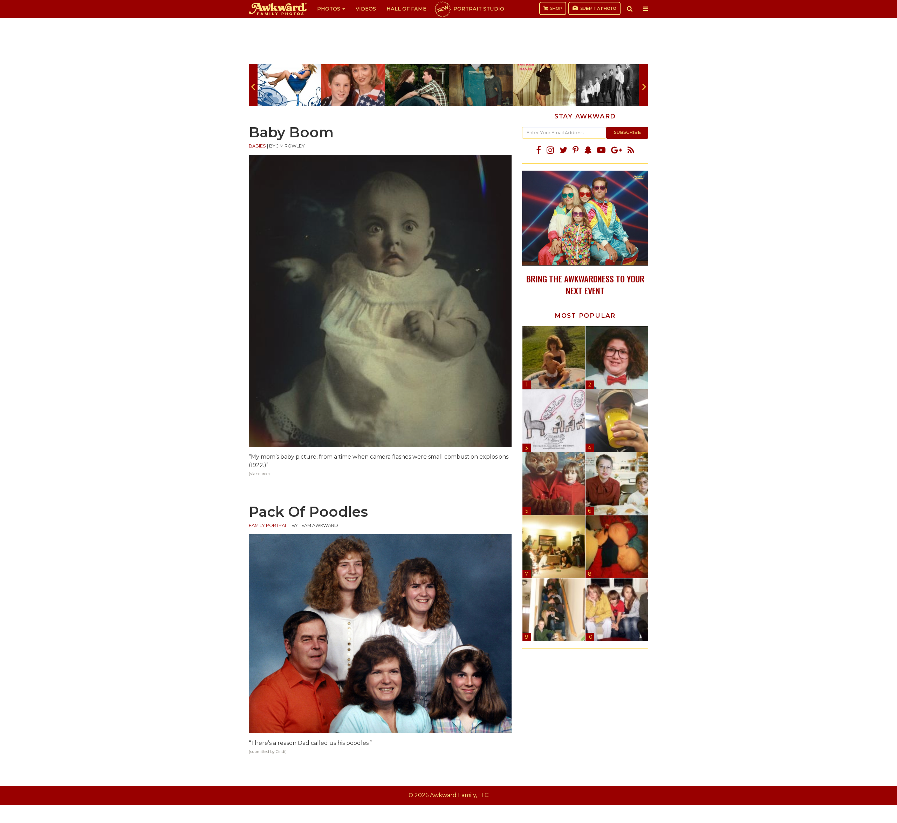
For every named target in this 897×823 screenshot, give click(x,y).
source (262, 474)
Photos (329, 9)
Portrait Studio (470, 8)
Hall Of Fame (406, 9)
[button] (630, 9)
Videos (366, 9)
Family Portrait (268, 525)
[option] (289, 85)
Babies (257, 146)
